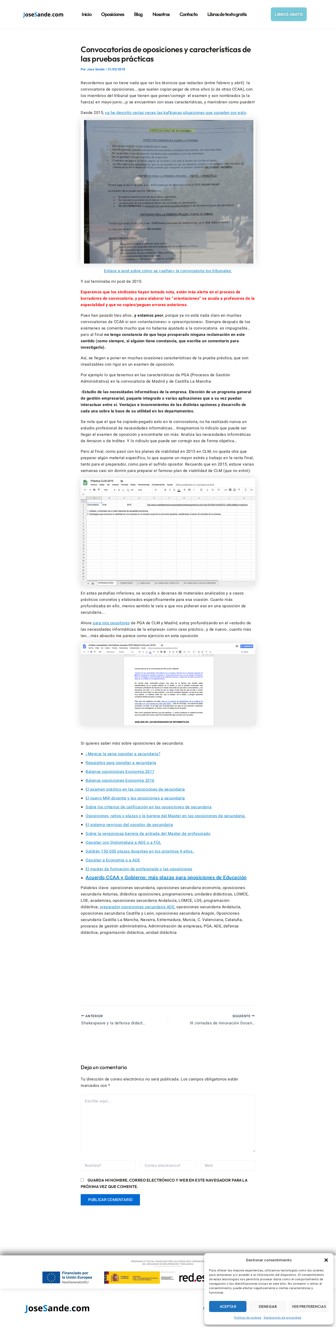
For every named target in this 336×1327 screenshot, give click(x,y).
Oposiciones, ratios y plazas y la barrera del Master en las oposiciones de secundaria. (166, 816)
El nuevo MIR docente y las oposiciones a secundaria (135, 798)
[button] (326, 1260)
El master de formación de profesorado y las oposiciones (139, 869)
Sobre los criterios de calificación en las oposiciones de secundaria (149, 807)
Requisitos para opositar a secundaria (121, 763)
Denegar (268, 1306)
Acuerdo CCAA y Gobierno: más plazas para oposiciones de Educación (166, 877)
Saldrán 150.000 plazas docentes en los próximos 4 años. (140, 851)
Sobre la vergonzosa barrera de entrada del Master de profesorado (148, 834)
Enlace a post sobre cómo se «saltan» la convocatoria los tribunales (168, 271)
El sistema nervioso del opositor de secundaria (129, 825)
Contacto (189, 14)
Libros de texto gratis (227, 14)
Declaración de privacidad (282, 1317)
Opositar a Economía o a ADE (113, 860)
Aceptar (228, 1306)
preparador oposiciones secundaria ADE (137, 907)
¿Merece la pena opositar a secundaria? (123, 754)
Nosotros (161, 14)
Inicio (86, 14)
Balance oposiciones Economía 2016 (120, 780)
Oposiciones (112, 14)
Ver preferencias (309, 1306)
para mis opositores (111, 623)
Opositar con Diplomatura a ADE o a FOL (123, 842)
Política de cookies (247, 1317)
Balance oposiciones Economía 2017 (120, 772)
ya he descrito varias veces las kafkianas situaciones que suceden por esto (175, 113)
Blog (138, 14)
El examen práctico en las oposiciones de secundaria (135, 789)
